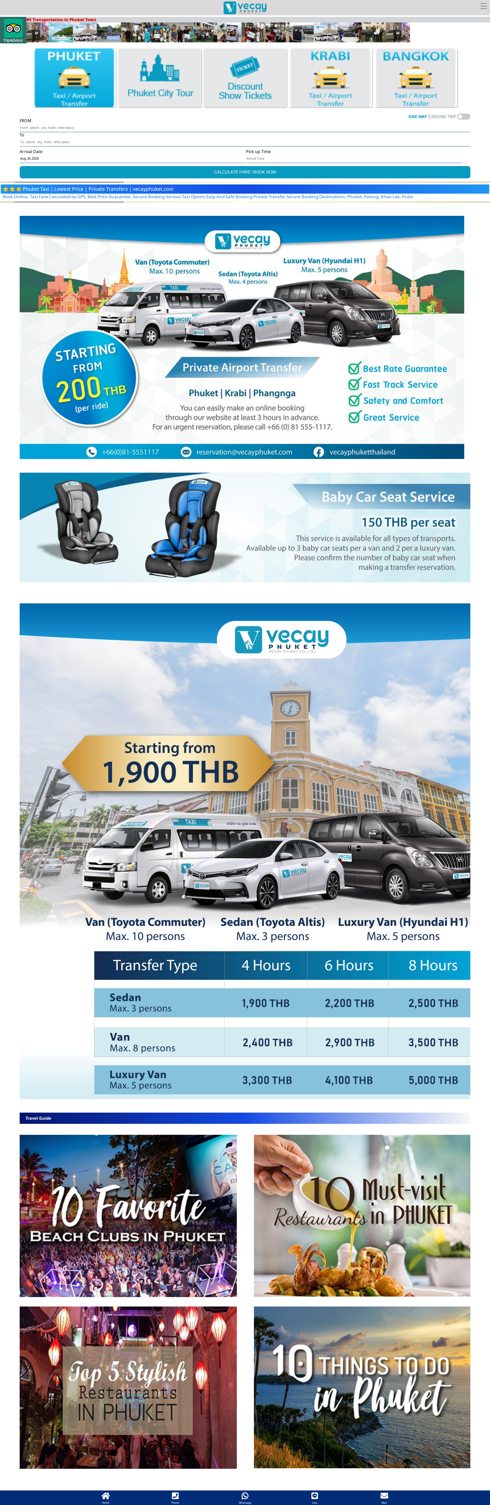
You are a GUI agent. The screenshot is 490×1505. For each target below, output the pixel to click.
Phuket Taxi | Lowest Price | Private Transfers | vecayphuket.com (98, 189)
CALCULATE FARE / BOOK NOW (245, 172)
